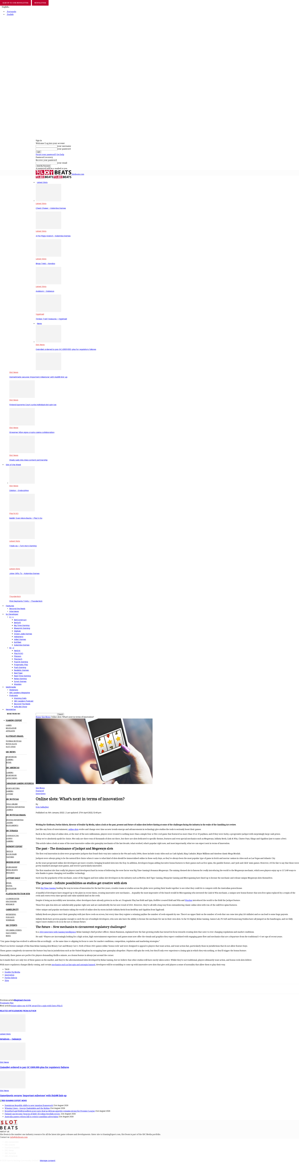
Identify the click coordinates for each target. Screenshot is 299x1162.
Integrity (10, 873)
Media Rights (12, 870)
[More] (82, 816)
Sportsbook (11, 757)
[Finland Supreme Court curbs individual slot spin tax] (22, 397)
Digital (9, 886)
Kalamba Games (21, 645)
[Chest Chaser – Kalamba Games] (48, 201)
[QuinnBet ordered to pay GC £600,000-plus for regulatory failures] (48, 342)
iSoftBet (17, 642)
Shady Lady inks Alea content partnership (28, 460)
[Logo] (45, 178)
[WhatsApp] (57, 816)
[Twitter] (48, 816)
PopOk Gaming (21, 661)
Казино (9, 838)
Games (9, 725)
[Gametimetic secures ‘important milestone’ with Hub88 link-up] (48, 369)
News (39, 323)
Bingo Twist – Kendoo (45, 263)
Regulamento (12, 825)
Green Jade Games (23, 633)
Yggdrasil (40, 314)
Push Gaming (20, 667)
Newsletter (11, 709)
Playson (17, 656)
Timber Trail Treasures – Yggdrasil (51, 319)
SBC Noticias (10, 1153)
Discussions (11, 901)
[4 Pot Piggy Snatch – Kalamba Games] (48, 228)
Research (10, 904)
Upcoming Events (14, 930)
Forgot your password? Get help (50, 154)
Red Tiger (18, 673)
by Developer (12, 614)
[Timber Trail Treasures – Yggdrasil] (48, 311)
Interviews (14, 611)
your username (64, 146)
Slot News (40, 344)
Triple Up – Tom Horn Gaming (23, 545)
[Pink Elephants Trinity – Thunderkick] (22, 594)
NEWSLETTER (40, 3)
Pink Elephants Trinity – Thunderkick (25, 601)
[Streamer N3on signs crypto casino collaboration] (22, 425)
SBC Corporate (12, 1142)
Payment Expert (12, 1147)
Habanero (18, 636)
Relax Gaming (20, 678)
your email (62, 163)
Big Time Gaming (21, 625)
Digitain (17, 631)
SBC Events (10, 1144)
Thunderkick (15, 596)
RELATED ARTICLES (8, 1010)
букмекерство (12, 836)
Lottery (9, 794)
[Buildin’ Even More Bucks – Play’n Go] (22, 511)
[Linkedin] (65, 816)
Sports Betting (13, 788)
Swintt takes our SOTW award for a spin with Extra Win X (36, 1006)
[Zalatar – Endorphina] (22, 483)
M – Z (11, 647)
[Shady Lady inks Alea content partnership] (22, 452)
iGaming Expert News (16, 1100)
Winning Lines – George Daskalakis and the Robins (27, 1108)
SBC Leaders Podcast (23, 701)
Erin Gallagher (42, 807)
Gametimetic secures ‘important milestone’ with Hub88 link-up (38, 377)
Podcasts (13, 695)
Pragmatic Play (21, 664)
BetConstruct (20, 619)
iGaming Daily (20, 698)
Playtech (18, 659)
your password (64, 149)
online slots (73, 829)
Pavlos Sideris (11, 978)
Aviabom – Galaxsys (45, 291)
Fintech (9, 851)
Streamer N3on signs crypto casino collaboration (31, 432)
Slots (7, 980)
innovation (9, 975)
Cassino (9, 823)
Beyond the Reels (17, 608)
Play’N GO (13, 513)
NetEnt (17, 650)
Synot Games (20, 681)
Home (38, 717)
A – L (11, 617)
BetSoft (17, 622)
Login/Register (12, 899)
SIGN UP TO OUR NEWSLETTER (15, 3)
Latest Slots (42, 182)
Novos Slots (11, 744)
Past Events (11, 933)
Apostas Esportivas (14, 820)
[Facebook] (40, 816)
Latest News (11, 778)
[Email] (73, 816)
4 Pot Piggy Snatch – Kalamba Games (53, 236)
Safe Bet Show (20, 706)
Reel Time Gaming (22, 676)
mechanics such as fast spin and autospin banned (73, 965)
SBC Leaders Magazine (19, 692)
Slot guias (11, 747)
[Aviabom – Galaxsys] (48, 284)
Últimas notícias (13, 741)
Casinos (9, 810)
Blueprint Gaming (22, 628)
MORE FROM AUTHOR (26, 1010)
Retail (8, 762)
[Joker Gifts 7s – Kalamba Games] (22, 566)
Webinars (13, 690)
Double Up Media (12, 972)
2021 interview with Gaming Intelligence (58, 932)
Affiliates (10, 731)
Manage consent (47, 1160)
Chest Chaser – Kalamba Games (51, 208)
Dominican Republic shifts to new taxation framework (29, 1105)
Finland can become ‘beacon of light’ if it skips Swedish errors (32, 1114)
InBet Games (20, 639)
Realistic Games (21, 670)
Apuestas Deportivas (15, 807)
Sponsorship (11, 867)
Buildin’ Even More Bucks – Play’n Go (25, 518)
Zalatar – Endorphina (19, 490)
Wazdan (17, 684)
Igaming (9, 772)
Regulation (11, 728)
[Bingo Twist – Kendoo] (48, 256)
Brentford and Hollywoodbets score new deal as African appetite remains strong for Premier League (50, 1111)
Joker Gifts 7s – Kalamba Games (24, 573)
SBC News (9, 1150)
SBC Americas (11, 1156)
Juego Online (12, 804)
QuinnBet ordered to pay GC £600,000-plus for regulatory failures (66, 349)
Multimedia (11, 687)
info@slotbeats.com (19, 1137)
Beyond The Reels (22, 704)
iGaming (9, 760)
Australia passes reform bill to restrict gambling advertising (31, 1117)
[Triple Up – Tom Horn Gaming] (22, 538)
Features (10, 605)
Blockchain (11, 854)
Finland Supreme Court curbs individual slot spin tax (32, 404)
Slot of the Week (13, 464)
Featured (40, 791)
